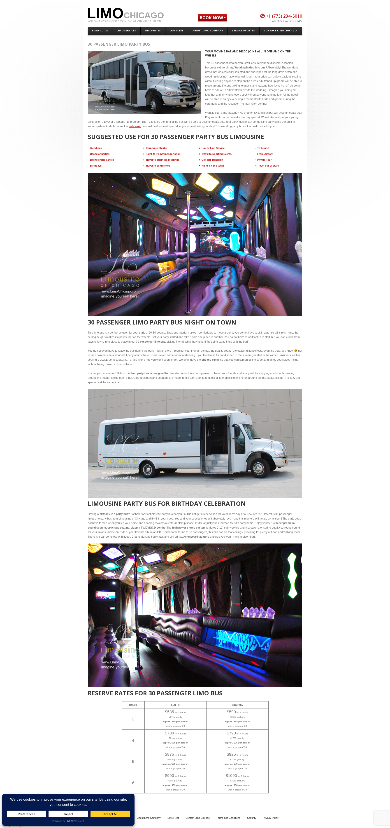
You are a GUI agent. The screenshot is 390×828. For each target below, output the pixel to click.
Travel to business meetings (162, 159)
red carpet (135, 126)
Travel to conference (158, 165)
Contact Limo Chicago (198, 817)
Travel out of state (268, 165)
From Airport (265, 154)
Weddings (96, 148)
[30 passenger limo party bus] (146, 82)
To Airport (263, 148)
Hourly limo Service (213, 148)
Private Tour (264, 159)
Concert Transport (212, 159)
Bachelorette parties (102, 159)
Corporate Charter (156, 148)
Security (251, 817)
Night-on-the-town (213, 165)
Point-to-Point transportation (163, 154)
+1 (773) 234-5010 (283, 16)
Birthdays (96, 165)
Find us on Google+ (6, 826)
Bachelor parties (99, 154)
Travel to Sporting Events (217, 154)
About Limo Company (149, 817)
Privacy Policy (271, 817)
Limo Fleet (173, 817)
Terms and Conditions (228, 817)
